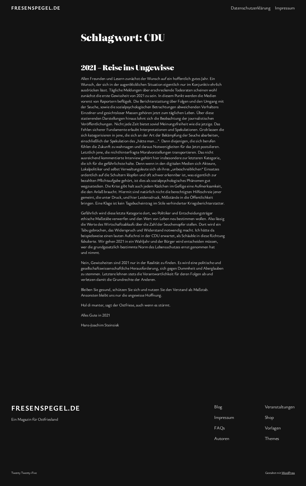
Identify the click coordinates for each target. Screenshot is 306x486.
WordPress (288, 473)
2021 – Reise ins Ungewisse (127, 67)
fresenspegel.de (35, 7)
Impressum (285, 8)
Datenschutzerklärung (251, 8)
